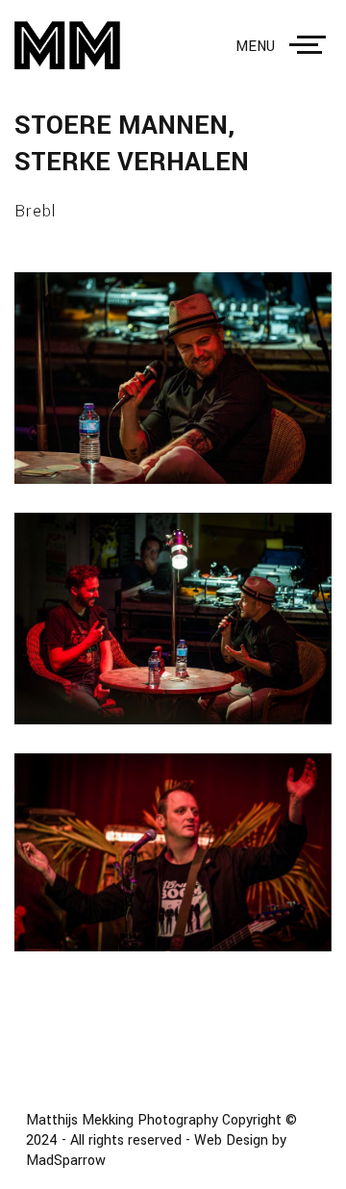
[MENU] (311, 45)
